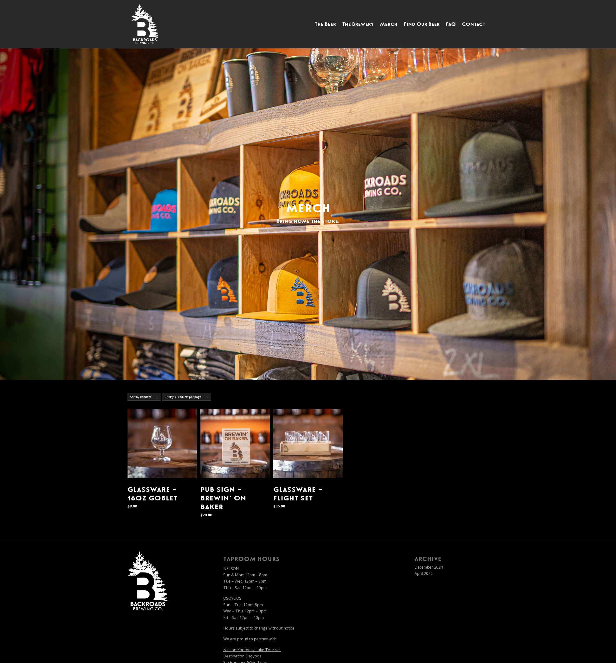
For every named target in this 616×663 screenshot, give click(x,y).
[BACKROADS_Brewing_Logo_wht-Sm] (145, 24)
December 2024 (429, 567)
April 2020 (424, 573)
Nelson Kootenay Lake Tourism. (252, 649)
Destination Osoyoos (242, 656)
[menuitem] (325, 24)
